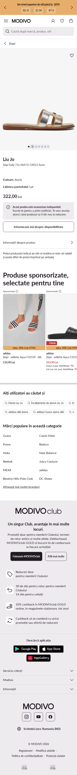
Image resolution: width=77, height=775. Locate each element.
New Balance (47, 453)
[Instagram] (26, 716)
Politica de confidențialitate (27, 755)
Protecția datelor (55, 755)
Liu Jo (8, 159)
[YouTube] (38, 716)
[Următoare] (71, 7)
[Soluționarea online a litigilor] (52, 767)
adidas (43, 470)
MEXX (7, 470)
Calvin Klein (47, 435)
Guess (7, 435)
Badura (44, 444)
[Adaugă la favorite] (72, 55)
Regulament (26, 750)
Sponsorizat (9, 291)
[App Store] (51, 649)
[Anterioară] (5, 7)
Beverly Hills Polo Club (18, 478)
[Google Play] (25, 649)
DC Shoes (45, 478)
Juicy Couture (48, 461)
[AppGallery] (38, 658)
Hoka (6, 453)
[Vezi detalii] (71, 242)
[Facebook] (50, 716)
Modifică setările (45, 750)
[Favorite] (62, 20)
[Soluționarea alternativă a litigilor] (24, 767)
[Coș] (71, 20)
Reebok (8, 461)
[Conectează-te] (53, 20)
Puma (6, 444)
